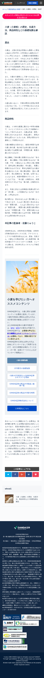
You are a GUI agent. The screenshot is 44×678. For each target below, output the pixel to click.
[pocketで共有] (35, 474)
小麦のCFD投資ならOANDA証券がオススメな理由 (22, 376)
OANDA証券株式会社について (22, 401)
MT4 (12, 328)
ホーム (4, 9)
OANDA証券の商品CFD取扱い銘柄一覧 (22, 385)
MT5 (18, 328)
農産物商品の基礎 (14, 9)
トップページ (21, 3)
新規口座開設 (33, 3)
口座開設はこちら (22, 408)
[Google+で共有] (22, 474)
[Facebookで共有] (15, 474)
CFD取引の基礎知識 (22, 368)
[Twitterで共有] (8, 474)
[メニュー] (41, 3)
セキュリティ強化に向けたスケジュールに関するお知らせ (22, 16)
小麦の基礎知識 (22, 360)
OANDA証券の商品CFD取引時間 (22, 393)
